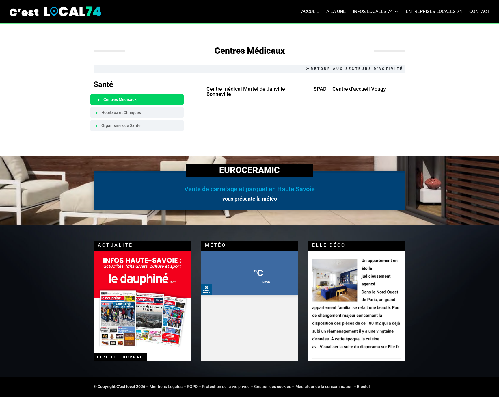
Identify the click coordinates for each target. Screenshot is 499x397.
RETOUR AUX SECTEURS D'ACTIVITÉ (357, 69)
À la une (336, 12)
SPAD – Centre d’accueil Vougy (350, 89)
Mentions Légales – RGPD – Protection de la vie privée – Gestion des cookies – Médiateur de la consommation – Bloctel (260, 386)
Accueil (310, 12)
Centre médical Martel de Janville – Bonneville (248, 91)
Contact (479, 12)
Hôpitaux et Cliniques (121, 112)
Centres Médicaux (120, 99)
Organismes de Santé (121, 125)
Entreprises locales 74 (434, 12)
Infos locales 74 (373, 12)
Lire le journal (120, 357)
